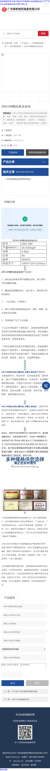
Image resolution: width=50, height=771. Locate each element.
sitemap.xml (18, 761)
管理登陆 (15, 765)
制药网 (33, 765)
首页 (16, 43)
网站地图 (3, 769)
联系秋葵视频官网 (37, 152)
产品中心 (25, 43)
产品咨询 (13, 152)
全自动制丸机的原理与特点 (19, 179)
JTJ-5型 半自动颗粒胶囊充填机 (24, 691)
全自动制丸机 (15, 46)
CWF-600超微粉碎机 (20, 699)
